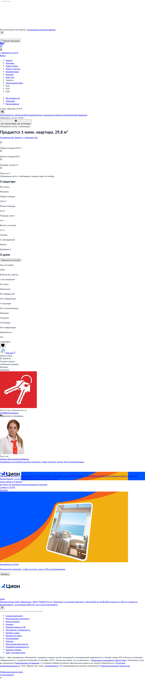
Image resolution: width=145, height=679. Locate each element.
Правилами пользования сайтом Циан (108, 660)
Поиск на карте (13, 621)
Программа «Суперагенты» (18, 630)
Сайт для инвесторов (15, 652)
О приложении (7, 674)
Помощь (9, 641)
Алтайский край (7, 137)
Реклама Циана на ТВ (15, 627)
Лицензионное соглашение (27, 663)
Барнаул (18, 137)
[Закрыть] (2, 32)
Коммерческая (12, 71)
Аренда (9, 60)
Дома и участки (13, 68)
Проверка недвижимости (17, 647)
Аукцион (9, 624)
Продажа (10, 63)
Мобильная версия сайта (11, 672)
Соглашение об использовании (41, 29)
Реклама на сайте (14, 635)
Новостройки (12, 66)
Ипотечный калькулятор (17, 644)
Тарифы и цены (13, 632)
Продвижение (12, 638)
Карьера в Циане (13, 649)
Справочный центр (14, 615)
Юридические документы (17, 618)
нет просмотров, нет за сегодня (15, 123)
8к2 (36, 137)
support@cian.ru (52, 665)
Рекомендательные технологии (115, 665)
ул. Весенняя (28, 137)
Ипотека (9, 74)
